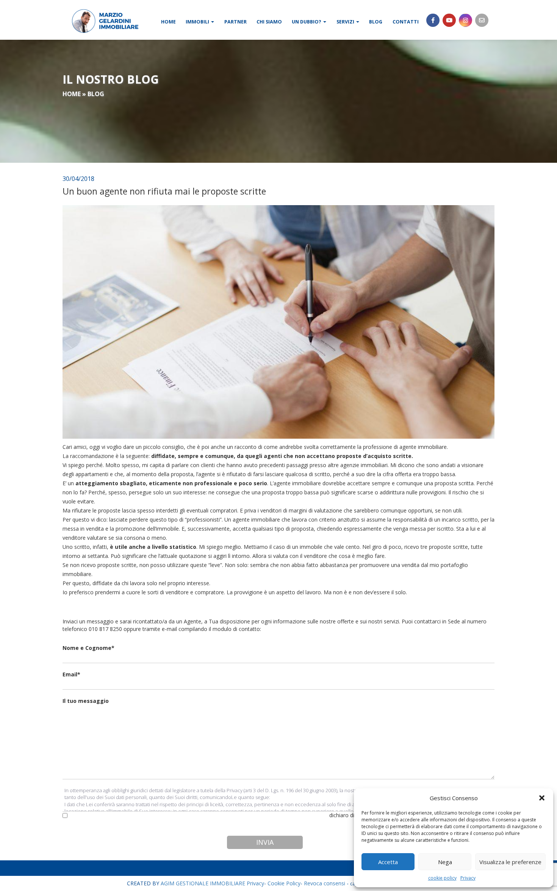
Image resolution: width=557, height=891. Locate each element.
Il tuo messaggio (86, 700)
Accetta (388, 862)
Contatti (406, 22)
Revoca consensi (324, 883)
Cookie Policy (284, 883)
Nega (445, 862)
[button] (542, 798)
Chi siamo (269, 22)
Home (168, 22)
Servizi (345, 22)
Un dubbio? (307, 22)
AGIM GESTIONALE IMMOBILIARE (203, 883)
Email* (71, 674)
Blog (375, 22)
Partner (235, 22)
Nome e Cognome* (88, 647)
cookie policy (442, 878)
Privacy (468, 878)
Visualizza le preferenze (510, 862)
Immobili (198, 22)
